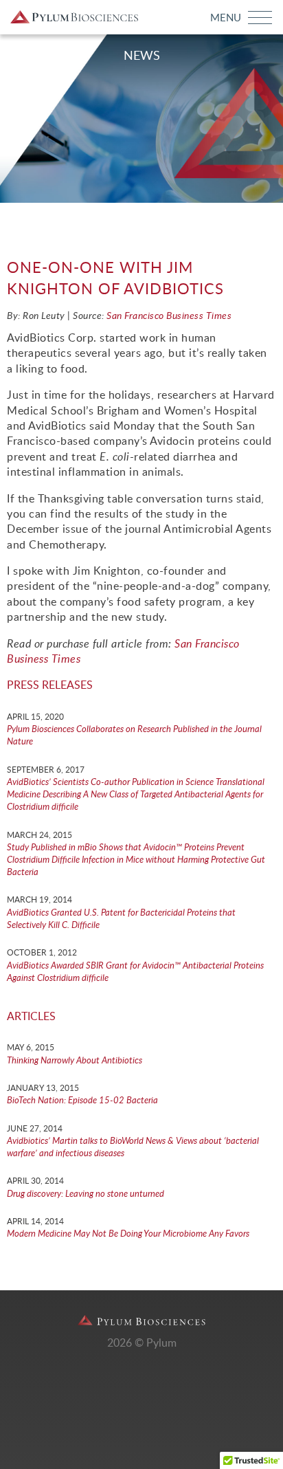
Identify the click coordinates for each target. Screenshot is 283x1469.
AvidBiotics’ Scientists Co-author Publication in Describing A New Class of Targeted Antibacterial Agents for (135, 795)
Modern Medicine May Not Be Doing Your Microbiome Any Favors (128, 1234)
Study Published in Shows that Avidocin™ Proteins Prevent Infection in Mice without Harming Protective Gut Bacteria (136, 860)
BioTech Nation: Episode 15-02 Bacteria (82, 1100)
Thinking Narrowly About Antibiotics (74, 1061)
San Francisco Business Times (168, 316)
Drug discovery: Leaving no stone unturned (85, 1194)
